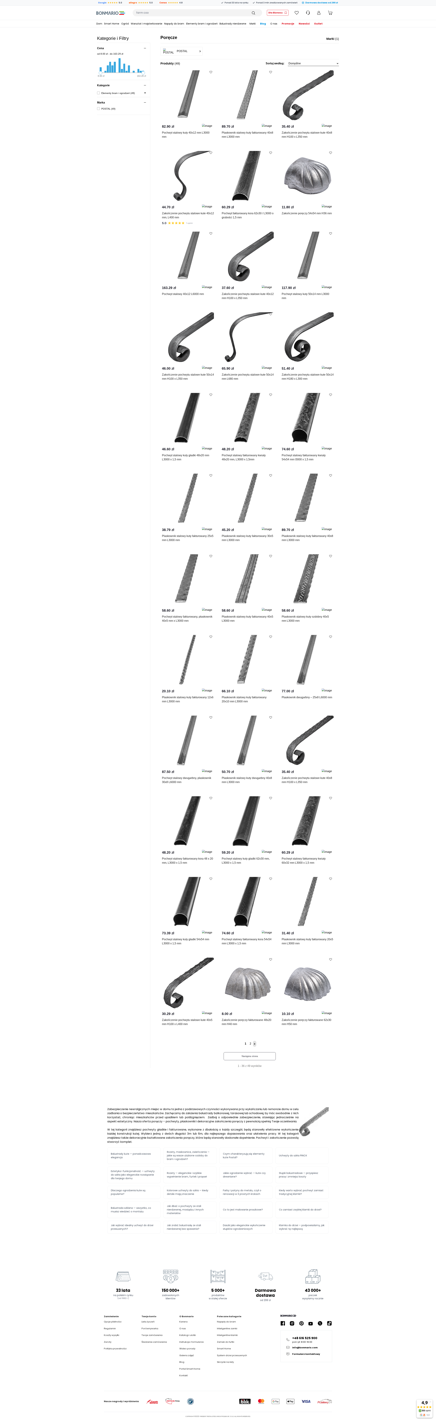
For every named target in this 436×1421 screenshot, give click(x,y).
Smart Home (224, 1348)
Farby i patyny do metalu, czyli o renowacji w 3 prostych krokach (242, 1192)
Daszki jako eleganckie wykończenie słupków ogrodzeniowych (244, 1227)
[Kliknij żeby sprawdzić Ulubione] (297, 13)
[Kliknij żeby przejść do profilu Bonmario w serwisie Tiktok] (329, 1323)
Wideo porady (187, 1348)
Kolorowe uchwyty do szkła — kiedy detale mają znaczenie (187, 1192)
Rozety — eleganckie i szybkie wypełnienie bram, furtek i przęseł (187, 1174)
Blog (181, 1362)
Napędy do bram (226, 1321)
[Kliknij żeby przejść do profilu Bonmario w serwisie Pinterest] (301, 1323)
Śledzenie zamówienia (154, 1342)
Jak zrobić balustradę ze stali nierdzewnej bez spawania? (184, 1227)
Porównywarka (150, 1328)
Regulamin (110, 1328)
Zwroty (107, 1342)
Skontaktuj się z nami (172, 115)
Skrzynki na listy (225, 1362)
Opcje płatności (112, 1321)
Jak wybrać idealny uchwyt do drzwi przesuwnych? (132, 1227)
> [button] (254, 1044)
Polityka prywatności (115, 1348)
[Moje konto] (319, 13)
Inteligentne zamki (227, 1328)
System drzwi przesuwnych (232, 1355)
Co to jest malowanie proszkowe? (243, 1209)
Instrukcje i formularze (191, 1342)
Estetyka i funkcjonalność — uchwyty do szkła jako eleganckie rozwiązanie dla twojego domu (133, 1174)
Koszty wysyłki (111, 1335)
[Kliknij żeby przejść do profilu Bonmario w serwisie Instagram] (292, 1323)
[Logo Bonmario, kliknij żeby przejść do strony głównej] (110, 12)
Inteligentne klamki (227, 1335)
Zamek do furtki (225, 1342)
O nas (182, 1328)
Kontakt (183, 1375)
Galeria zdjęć (186, 1355)
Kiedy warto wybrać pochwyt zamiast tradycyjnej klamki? (301, 1192)
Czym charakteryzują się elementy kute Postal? (243, 1155)
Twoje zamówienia (152, 1335)
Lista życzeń (148, 1321)
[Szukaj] (253, 13)
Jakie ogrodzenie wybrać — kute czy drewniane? (244, 1174)
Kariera (183, 1321)
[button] (302, 63)
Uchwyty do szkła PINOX (293, 1155)
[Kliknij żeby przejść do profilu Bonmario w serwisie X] (320, 1323)
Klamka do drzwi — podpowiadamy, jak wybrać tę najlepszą (301, 1227)
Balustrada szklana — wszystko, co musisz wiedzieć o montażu (131, 1209)
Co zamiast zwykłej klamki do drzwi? (300, 1209)
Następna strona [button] (250, 1056)
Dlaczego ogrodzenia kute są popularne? (128, 1192)
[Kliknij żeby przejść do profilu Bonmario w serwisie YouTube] (310, 1323)
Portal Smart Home (189, 1368)
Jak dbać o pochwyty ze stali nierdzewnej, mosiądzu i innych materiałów (185, 1209)
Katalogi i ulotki (187, 1335)
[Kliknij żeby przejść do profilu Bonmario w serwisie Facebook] (283, 1323)
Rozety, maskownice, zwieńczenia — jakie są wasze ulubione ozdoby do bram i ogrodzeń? (188, 1155)
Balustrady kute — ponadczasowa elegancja (131, 1155)
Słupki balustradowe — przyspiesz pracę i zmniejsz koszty (298, 1174)
